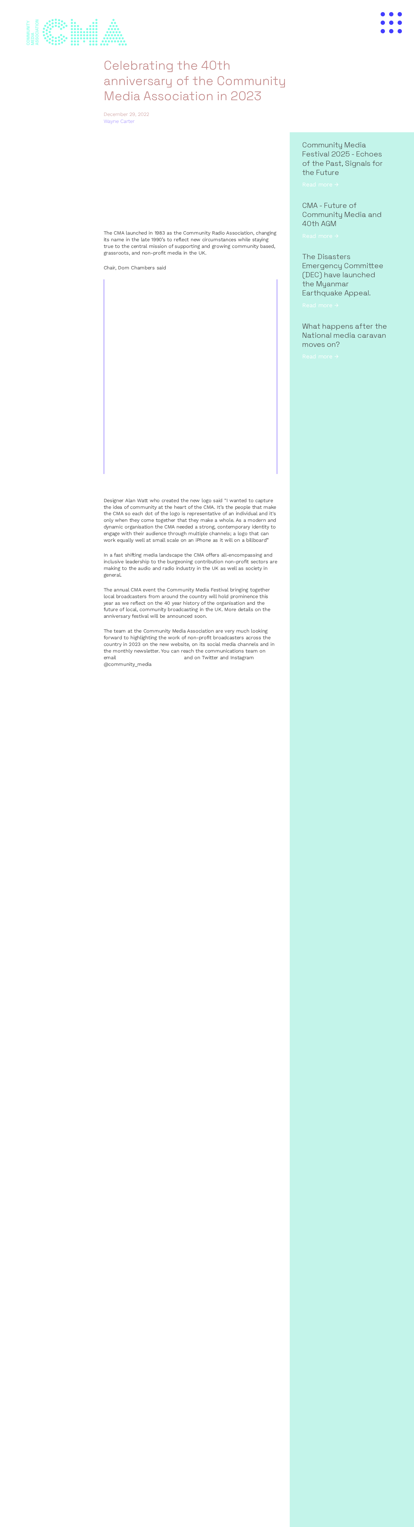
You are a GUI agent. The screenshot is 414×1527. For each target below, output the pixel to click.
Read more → (320, 184)
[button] (391, 22)
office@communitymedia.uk (150, 657)
